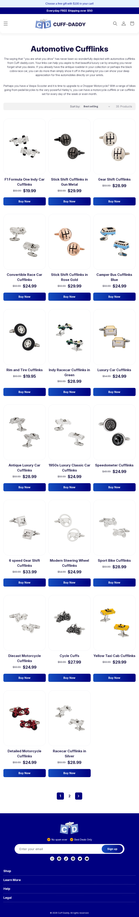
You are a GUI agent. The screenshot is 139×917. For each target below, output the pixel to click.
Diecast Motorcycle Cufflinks (24, 658)
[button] (5, 23)
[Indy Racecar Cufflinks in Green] (69, 337)
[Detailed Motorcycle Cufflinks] (25, 718)
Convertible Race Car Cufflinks (24, 277)
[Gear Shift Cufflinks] (114, 146)
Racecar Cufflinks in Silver (69, 753)
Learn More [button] (12, 880)
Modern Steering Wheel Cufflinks (69, 563)
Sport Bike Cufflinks (114, 561)
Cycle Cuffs (69, 656)
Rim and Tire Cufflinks (24, 370)
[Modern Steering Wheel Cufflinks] (69, 528)
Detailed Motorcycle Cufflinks (24, 753)
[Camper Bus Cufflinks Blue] (114, 241)
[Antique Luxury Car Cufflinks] (25, 432)
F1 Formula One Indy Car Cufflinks (25, 182)
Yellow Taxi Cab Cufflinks (114, 656)
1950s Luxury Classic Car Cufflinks (69, 467)
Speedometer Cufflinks (114, 465)
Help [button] (6, 888)
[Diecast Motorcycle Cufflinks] (25, 623)
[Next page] (78, 796)
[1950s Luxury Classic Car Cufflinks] (69, 432)
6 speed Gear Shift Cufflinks (24, 563)
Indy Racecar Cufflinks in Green (69, 372)
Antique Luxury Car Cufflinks (24, 467)
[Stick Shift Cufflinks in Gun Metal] (69, 146)
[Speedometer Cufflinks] (114, 432)
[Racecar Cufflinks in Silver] (69, 718)
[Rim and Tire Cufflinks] (25, 337)
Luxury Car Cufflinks (114, 370)
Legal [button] (7, 897)
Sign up (112, 849)
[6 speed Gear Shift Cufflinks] (25, 527)
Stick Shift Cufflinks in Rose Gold (69, 277)
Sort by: (75, 106)
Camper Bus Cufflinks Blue (114, 277)
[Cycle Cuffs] (69, 623)
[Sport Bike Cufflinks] (114, 527)
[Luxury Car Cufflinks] (114, 337)
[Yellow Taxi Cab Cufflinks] (114, 623)
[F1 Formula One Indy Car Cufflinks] (25, 146)
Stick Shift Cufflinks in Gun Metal (69, 182)
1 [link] (60, 796)
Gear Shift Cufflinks (114, 179)
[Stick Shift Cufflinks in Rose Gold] (69, 241)
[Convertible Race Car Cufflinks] (25, 241)
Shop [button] (7, 871)
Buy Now (24, 201)
